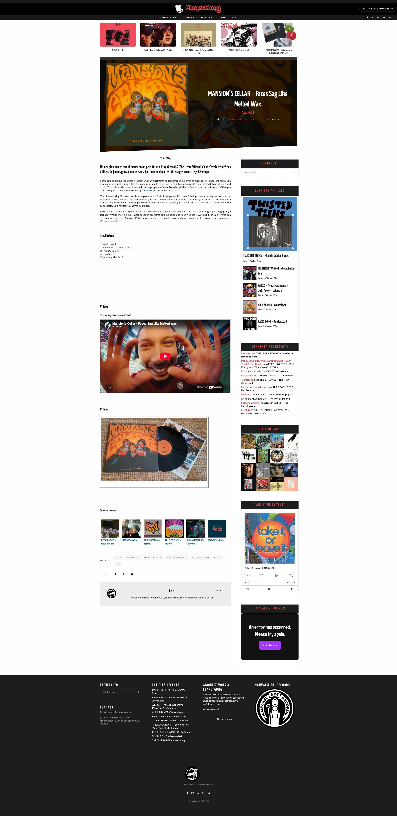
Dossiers (187, 17)
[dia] (118, 35)
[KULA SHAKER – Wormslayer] (249, 307)
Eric (223, 120)
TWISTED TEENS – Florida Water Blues (266, 256)
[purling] (239, 35)
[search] (295, 172)
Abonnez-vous (224, 719)
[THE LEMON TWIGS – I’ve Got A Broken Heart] (249, 273)
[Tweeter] (124, 574)
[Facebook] (391, 1)
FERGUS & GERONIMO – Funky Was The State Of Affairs (268, 365)
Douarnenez (133, 557)
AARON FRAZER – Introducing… (169, 740)
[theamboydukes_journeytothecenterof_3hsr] (198, 35)
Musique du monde (177, 557)
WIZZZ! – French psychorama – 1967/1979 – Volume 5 (168, 706)
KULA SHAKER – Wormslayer (272, 305)
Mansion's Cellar (153, 557)
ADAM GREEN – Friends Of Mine (170, 720)
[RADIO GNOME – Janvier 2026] (249, 323)
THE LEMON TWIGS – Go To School (171, 732)
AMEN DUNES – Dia (118, 50)
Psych (218, 557)
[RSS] (372, 17)
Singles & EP (256, 120)
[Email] (132, 574)
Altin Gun (148, 190)
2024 (118, 557)
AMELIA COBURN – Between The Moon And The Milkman (170, 726)
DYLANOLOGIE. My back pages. (274, 394)
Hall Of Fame (270, 429)
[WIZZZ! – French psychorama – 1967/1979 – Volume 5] (249, 290)
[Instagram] (192, 792)
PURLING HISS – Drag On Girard (239, 50)
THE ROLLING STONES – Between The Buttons (265, 412)
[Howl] (158, 35)
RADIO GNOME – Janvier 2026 (272, 321)
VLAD (118, 563)
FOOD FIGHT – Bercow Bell (167, 736)
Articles (205, 17)
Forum (222, 17)
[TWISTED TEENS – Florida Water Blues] (270, 224)
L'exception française (238, 120)
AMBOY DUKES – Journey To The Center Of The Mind (198, 51)
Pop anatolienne (201, 557)
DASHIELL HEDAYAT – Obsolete (270, 371)
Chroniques (167, 17)
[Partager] (115, 574)
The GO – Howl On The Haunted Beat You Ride (158, 50)
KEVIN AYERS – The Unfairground (271, 398)
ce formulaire (124, 712)
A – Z (234, 17)
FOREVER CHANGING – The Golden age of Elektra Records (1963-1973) (279, 51)
